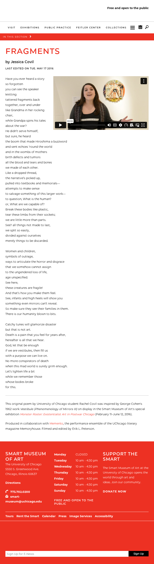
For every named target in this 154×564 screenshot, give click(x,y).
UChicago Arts (44, 531)
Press (62, 516)
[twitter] (7, 544)
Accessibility (104, 516)
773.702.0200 (20, 492)
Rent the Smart (27, 516)
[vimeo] (30, 544)
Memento (56, 423)
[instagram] (22, 544)
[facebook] (15, 544)
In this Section (15, 36)
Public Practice (58, 27)
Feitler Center (88, 27)
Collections (116, 27)
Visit (11, 27)
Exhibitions (30, 27)
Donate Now (114, 491)
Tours (9, 516)
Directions (12, 483)
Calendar (49, 516)
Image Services (80, 516)
